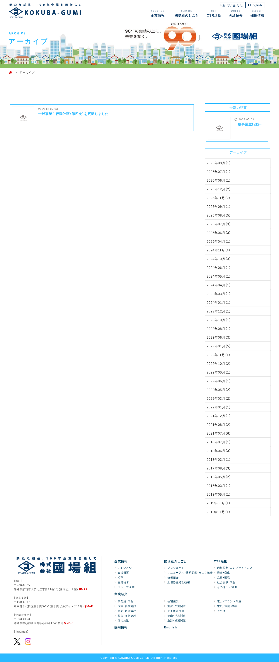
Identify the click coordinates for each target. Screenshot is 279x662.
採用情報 (257, 13)
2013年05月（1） (219, 494)
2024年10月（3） (219, 258)
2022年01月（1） (219, 407)
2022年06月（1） (219, 381)
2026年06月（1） (219, 180)
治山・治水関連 (176, 616)
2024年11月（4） (218, 250)
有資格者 (123, 582)
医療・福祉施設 (127, 606)
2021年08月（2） (219, 424)
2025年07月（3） (219, 224)
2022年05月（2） (219, 389)
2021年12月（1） (219, 415)
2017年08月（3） (219, 468)
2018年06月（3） (219, 450)
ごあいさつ (125, 568)
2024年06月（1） (219, 267)
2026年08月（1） (219, 162)
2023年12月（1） (219, 311)
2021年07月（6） (219, 433)
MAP (84, 589)
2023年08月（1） (219, 328)
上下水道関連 (175, 611)
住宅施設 (173, 601)
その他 (221, 611)
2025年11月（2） (218, 197)
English (256, 5)
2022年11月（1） (218, 354)
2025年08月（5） (219, 215)
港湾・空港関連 (176, 606)
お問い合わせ (232, 5)
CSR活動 (214, 13)
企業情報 (158, 13)
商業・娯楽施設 (127, 611)
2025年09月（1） (219, 206)
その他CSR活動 (227, 587)
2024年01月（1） (219, 302)
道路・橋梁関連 (176, 620)
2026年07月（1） (219, 171)
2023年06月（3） (219, 337)
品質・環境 (223, 577)
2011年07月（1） (218, 511)
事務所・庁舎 (125, 601)
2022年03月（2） (219, 398)
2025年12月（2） (219, 189)
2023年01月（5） (219, 346)
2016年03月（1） (219, 485)
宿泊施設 (123, 620)
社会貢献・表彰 (226, 582)
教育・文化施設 (127, 616)
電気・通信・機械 (227, 606)
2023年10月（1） (219, 319)
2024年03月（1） (219, 293)
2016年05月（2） (219, 476)
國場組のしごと (187, 13)
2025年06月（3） (219, 232)
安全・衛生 (223, 572)
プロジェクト (175, 568)
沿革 (120, 577)
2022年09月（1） (219, 372)
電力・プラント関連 (229, 601)
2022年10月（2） (219, 363)
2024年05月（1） (219, 276)
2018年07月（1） (219, 442)
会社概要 (123, 572)
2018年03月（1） (219, 459)
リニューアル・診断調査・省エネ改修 (190, 572)
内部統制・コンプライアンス (235, 568)
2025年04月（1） (219, 241)
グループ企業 (126, 587)
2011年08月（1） (218, 503)
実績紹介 (236, 13)
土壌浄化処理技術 (178, 582)
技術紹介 (173, 577)
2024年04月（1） (219, 285)
